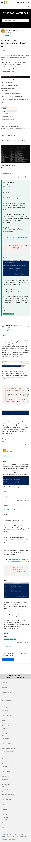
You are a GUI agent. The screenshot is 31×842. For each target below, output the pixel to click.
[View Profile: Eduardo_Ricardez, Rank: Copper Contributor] (3, 31)
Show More (8, 646)
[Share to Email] (23, 677)
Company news (5, 817)
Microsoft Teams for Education (8, 740)
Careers (3, 812)
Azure (3, 786)
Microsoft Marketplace (6, 799)
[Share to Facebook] (10, 677)
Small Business (5, 779)
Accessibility (4, 827)
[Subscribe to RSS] (21, 677)
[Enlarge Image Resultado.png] (16, 480)
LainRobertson (10, 182)
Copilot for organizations (6, 692)
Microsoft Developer (6, 789)
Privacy (17, 836)
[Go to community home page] (5, 2)
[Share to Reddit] (15, 677)
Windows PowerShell (7, 6)
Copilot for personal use (6, 695)
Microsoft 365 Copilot (6, 776)
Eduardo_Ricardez (10, 30)
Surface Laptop (5, 687)
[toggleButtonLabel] (29, 7)
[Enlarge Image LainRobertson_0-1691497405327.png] (15, 364)
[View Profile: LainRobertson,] (4, 183)
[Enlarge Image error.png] (15, 77)
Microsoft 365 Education (6, 743)
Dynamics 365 (4, 766)
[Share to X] (13, 677)
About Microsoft (5, 814)
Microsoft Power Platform (7, 771)
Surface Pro (4, 684)
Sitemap (3, 836)
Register (22, 2)
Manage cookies (23, 836)
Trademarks (11, 837)
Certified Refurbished (6, 723)
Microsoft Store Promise (6, 725)
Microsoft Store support (6, 715)
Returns (3, 718)
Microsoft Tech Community (7, 796)
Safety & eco (17, 837)
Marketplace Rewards (6, 802)
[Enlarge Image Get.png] (15, 154)
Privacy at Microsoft (6, 819)
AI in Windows (4, 697)
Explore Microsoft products (7, 700)
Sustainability (4, 830)
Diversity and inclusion (6, 824)
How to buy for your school (7, 746)
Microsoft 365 (4, 768)
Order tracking (4, 720)
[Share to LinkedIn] (8, 677)
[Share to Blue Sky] (18, 677)
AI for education (5, 753)
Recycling (24, 837)
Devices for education (6, 738)
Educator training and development (8, 748)
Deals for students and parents (8, 751)
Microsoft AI (4, 761)
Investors (3, 822)
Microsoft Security (5, 763)
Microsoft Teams (5, 774)
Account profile (5, 710)
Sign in (8, 659)
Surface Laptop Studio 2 (6, 690)
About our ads (4, 839)
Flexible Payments (5, 728)
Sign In (27, 2)
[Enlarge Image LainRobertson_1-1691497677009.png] (15, 412)
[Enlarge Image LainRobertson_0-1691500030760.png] (16, 268)
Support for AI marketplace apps (8, 794)
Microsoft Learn (5, 791)
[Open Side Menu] (2, 2)
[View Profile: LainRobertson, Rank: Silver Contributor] (3, 326)
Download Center (5, 712)
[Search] (18, 2)
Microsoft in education (6, 735)
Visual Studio (4, 804)
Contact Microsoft (10, 836)
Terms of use (4, 837)
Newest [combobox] (26, 321)
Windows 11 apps (5, 702)
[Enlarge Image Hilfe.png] (9, 114)
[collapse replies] (15, 324)
